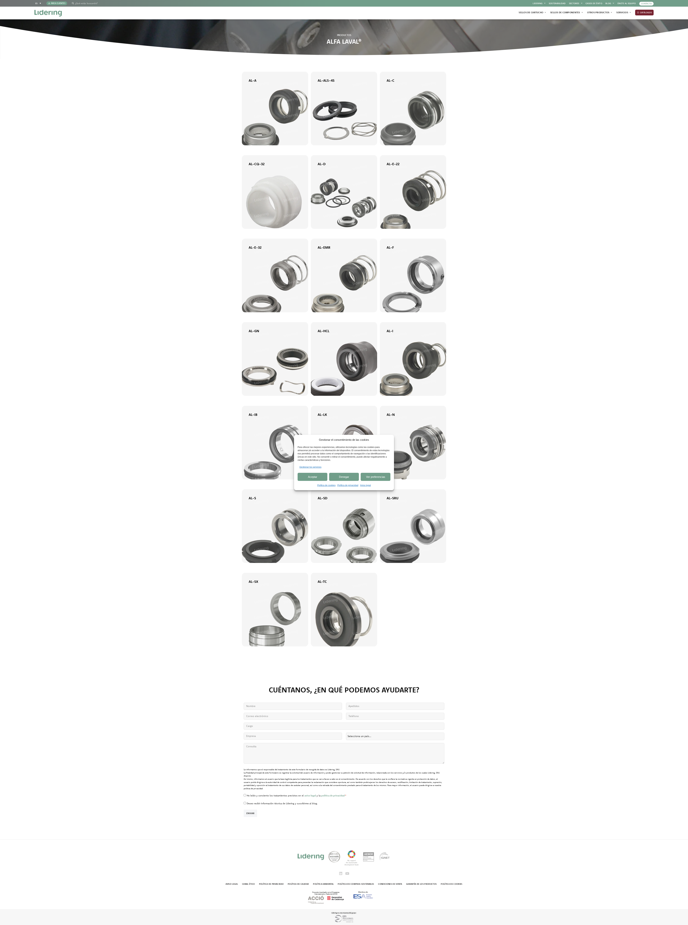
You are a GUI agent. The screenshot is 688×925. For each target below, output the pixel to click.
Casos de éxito (594, 3)
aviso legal (310, 795)
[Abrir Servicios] (630, 12)
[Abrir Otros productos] (611, 12)
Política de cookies (326, 485)
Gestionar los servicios (310, 467)
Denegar (344, 476)
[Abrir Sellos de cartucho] (545, 12)
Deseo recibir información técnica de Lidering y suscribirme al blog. (282, 803)
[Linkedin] (341, 873)
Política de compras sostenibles (356, 884)
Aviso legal (365, 485)
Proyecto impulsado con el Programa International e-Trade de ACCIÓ (325, 893)
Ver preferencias (375, 476)
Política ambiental (323, 884)
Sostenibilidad (557, 3)
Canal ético (248, 884)
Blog (608, 3)
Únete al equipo (626, 3)
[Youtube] (347, 873)
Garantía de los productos (421, 884)
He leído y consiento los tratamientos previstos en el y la (296, 795)
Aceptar (312, 476)
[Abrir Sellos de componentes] (582, 12)
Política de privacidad (347, 485)
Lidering (537, 3)
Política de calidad (298, 884)
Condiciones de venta (390, 884)
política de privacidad (333, 795)
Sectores (574, 3)
